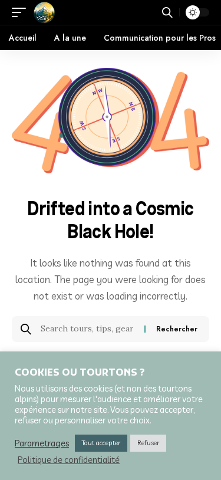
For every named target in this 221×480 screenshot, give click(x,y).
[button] (22, 12)
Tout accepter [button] (101, 443)
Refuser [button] (148, 443)
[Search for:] (88, 329)
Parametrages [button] (42, 443)
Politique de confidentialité (69, 460)
